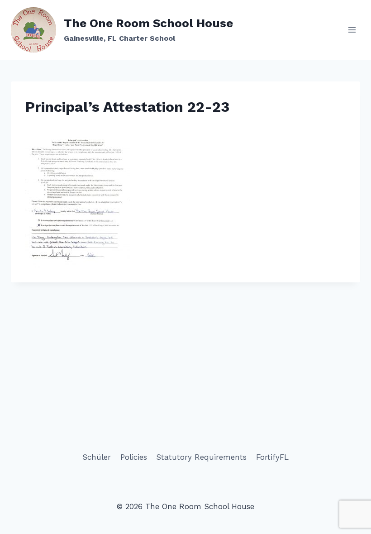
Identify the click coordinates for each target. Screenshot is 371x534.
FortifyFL (272, 457)
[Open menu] (351, 30)
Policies (133, 457)
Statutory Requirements (201, 457)
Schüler (96, 457)
